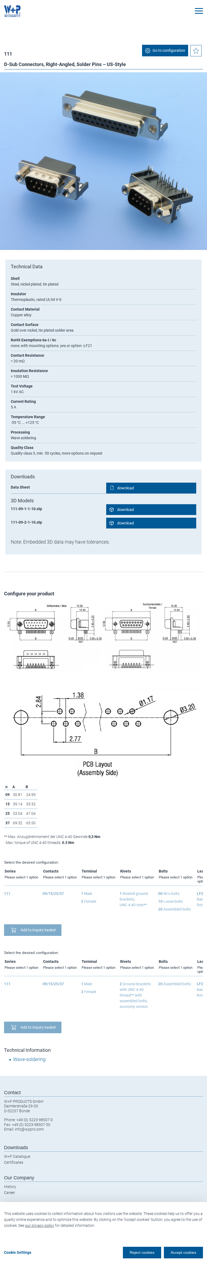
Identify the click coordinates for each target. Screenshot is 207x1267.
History (10, 1186)
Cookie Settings (17, 1252)
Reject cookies (142, 1252)
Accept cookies (183, 1252)
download (125, 488)
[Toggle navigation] (199, 11)
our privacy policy (39, 1225)
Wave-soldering (29, 1059)
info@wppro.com (29, 1129)
